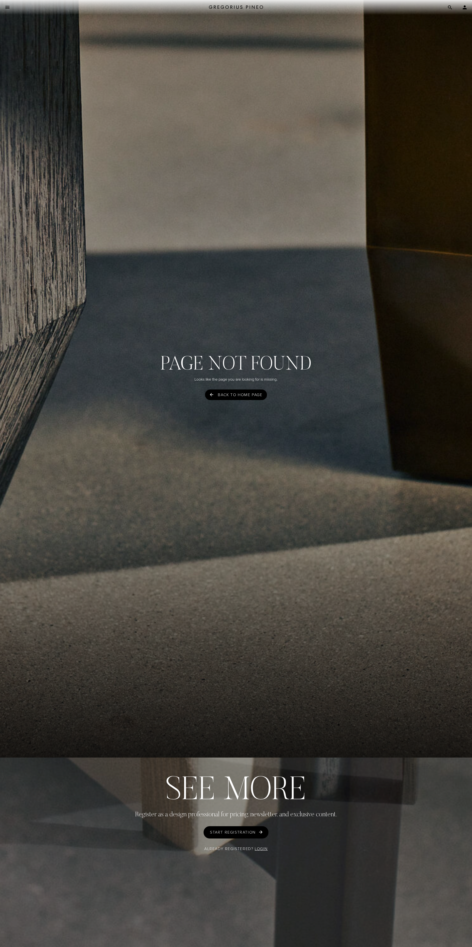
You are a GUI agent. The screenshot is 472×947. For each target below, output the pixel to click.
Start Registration (233, 832)
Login (261, 849)
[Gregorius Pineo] (236, 7)
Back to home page (240, 395)
